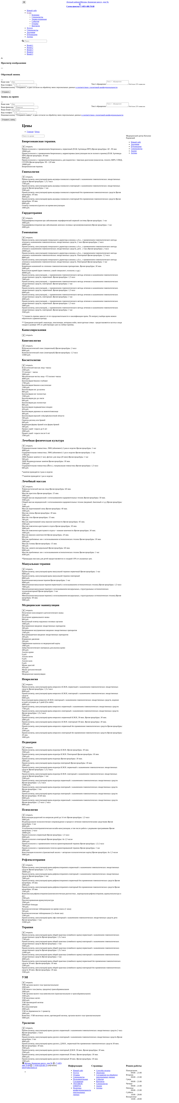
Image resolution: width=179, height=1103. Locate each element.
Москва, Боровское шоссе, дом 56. (94, 2)
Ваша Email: (6, 110)
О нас (29, 13)
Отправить (6, 92)
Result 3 (30, 50)
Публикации (32, 35)
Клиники (35, 15)
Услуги (30, 28)
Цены (37, 132)
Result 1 (30, 45)
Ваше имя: (6, 82)
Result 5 (30, 54)
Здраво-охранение (39, 19)
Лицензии (100, 1073)
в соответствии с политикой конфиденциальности (97, 87)
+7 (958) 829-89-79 (39, 1065)
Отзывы (35, 24)
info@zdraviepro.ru (29, 1068)
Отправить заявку (8, 120)
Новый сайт (32, 10)
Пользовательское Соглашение (80, 1080)
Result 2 (30, 47)
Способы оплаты (103, 1070)
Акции (134, 151)
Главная (30, 132)
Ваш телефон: (7, 85)
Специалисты (37, 17)
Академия (31, 32)
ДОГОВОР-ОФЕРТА (78, 1085)
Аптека (30, 37)
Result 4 (30, 52)
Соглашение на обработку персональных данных (107, 1076)
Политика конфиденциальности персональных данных (82, 1091)
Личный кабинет (73, 2)
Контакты (36, 26)
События (35, 21)
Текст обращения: (99, 84)
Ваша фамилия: (8, 107)
